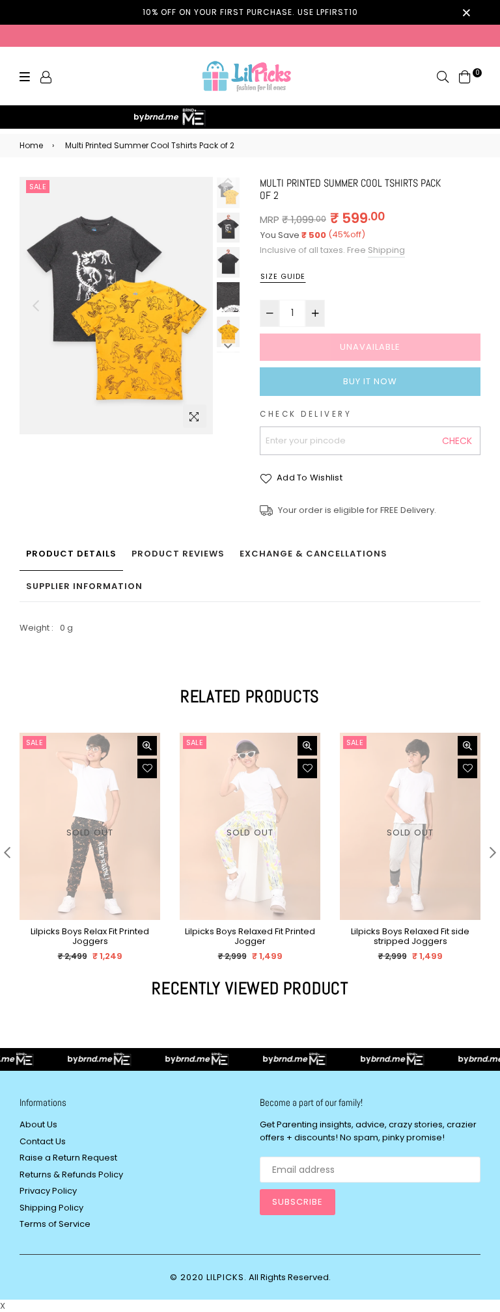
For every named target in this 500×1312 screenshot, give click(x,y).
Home (31, 145)
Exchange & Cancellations (313, 553)
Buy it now (370, 381)
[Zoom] (194, 416)
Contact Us (43, 1141)
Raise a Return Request (68, 1157)
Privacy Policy (48, 1191)
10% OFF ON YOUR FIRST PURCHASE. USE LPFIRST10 (250, 12)
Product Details (71, 553)
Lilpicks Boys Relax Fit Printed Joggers (90, 936)
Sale (37, 186)
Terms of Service (55, 1224)
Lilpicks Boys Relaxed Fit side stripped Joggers (410, 936)
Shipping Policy (51, 1207)
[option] (116, 305)
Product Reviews (178, 553)
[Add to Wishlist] (147, 768)
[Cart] (465, 76)
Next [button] (196, 306)
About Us (38, 1124)
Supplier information (84, 586)
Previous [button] (36, 306)
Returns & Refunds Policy (71, 1174)
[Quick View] (147, 745)
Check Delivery (306, 414)
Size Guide (282, 276)
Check (457, 440)
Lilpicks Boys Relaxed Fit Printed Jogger (250, 936)
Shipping (386, 250)
